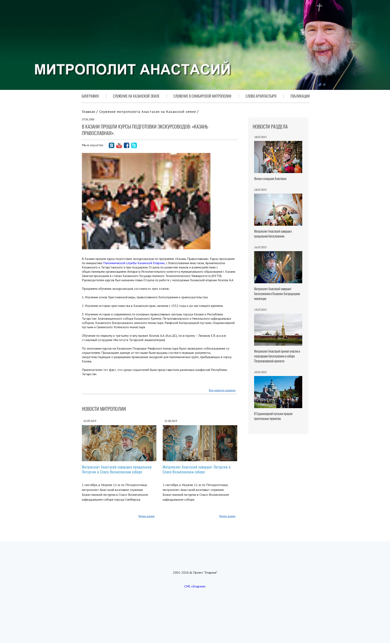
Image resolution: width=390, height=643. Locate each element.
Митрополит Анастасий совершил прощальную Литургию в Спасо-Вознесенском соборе (117, 469)
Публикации (300, 96)
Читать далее (146, 516)
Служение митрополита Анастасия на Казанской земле (147, 111)
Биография (90, 96)
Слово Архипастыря (261, 96)
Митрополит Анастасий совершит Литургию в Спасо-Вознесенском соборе (197, 469)
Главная (88, 111)
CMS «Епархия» (195, 586)
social (111, 145)
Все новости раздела (222, 390)
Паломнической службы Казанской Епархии (134, 263)
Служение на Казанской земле (136, 96)
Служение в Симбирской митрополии (202, 96)
